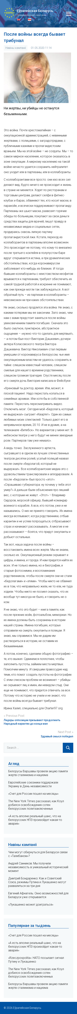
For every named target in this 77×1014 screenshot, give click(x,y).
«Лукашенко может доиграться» (30, 904)
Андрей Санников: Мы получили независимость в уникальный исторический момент (38, 867)
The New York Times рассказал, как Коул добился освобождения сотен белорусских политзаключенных (36, 804)
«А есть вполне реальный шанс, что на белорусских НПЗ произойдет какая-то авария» (35, 819)
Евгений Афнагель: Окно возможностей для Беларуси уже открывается (38, 895)
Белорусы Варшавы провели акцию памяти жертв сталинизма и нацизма (38, 773)
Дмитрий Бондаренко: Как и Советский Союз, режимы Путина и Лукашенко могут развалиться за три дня (37, 882)
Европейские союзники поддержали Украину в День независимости (33, 784)
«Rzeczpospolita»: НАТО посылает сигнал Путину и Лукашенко (36, 959)
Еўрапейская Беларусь (35, 11)
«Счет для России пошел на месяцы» (33, 793)
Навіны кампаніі (15, 48)
